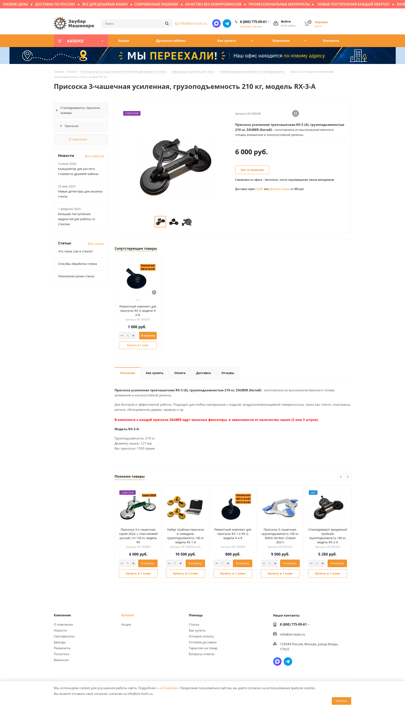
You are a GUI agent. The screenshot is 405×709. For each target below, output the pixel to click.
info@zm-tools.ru (193, 23)
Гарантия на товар (203, 648)
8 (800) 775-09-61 (253, 21)
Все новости (94, 156)
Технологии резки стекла (76, 276)
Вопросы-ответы (202, 654)
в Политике (169, 688)
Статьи (194, 624)
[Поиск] (167, 23)
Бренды (60, 642)
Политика (61, 654)
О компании (63, 624)
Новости (60, 630)
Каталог (127, 615)
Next (347, 477)
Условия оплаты (201, 636)
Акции (126, 624)
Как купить (197, 630)
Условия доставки (203, 642)
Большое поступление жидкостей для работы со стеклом (76, 219)
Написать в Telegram (227, 23)
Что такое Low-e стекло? (75, 251)
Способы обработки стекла (77, 264)
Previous (341, 477)
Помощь (196, 615)
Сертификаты (64, 636)
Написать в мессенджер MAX (216, 23)
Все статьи (96, 243)
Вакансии (61, 660)
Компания (62, 615)
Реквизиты (62, 648)
